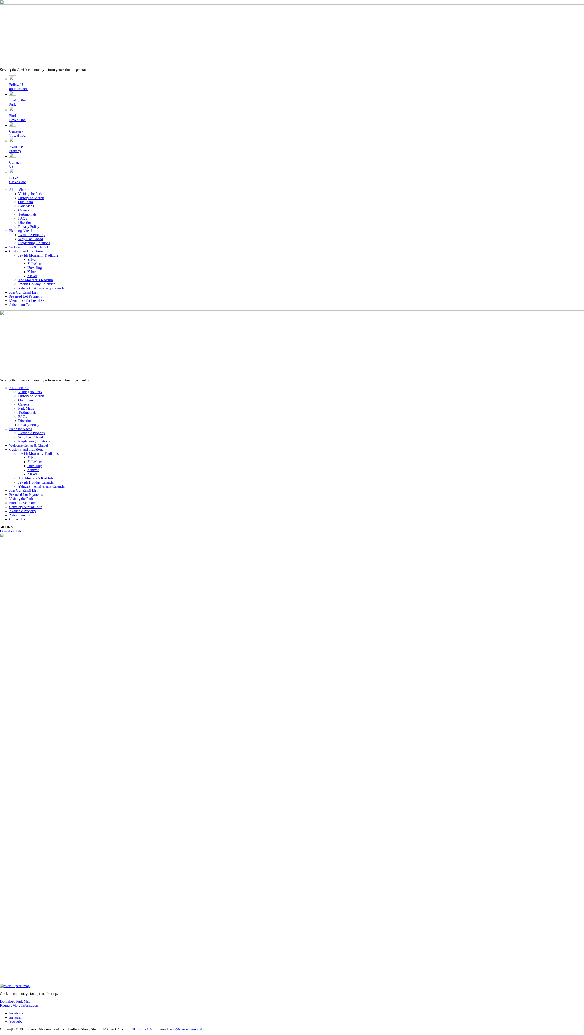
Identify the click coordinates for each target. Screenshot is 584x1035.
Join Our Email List (23, 292)
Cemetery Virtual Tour (18, 133)
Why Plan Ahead (30, 239)
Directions (25, 222)
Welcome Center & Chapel (28, 247)
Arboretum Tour (21, 305)
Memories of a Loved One (28, 300)
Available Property (16, 149)
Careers (23, 210)
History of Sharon (31, 198)
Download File (11, 531)
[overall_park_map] (15, 986)
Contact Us (17, 519)
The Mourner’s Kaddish (35, 280)
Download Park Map (15, 1001)
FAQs (22, 218)
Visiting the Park (30, 194)
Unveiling (34, 268)
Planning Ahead (20, 231)
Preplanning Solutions (34, 243)
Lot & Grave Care (17, 180)
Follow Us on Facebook (18, 87)
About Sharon (19, 190)
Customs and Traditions (26, 251)
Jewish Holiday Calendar (36, 284)
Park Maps (26, 206)
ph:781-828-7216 (139, 1029)
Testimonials (27, 214)
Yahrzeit (33, 272)
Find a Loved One (17, 118)
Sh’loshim (34, 263)
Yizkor (32, 276)
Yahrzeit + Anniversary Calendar (41, 288)
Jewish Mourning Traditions (38, 255)
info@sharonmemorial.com (189, 1029)
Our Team (25, 202)
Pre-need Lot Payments (26, 296)
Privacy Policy (28, 227)
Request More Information (19, 1005)
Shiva (31, 259)
